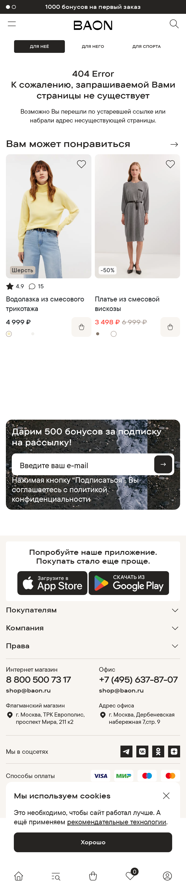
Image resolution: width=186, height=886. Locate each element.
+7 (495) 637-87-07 (138, 679)
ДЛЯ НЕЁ (39, 46)
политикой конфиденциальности (59, 494)
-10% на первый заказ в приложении (93, 6)
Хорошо (93, 842)
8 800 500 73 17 (38, 679)
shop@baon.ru (28, 690)
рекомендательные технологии (116, 821)
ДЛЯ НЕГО (93, 46)
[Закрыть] (166, 796)
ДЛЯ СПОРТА (146, 46)
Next (174, 144)
